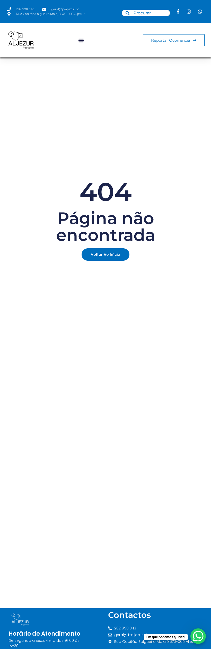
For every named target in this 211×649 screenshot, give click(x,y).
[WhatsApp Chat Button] (198, 636)
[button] (81, 40)
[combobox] (146, 13)
